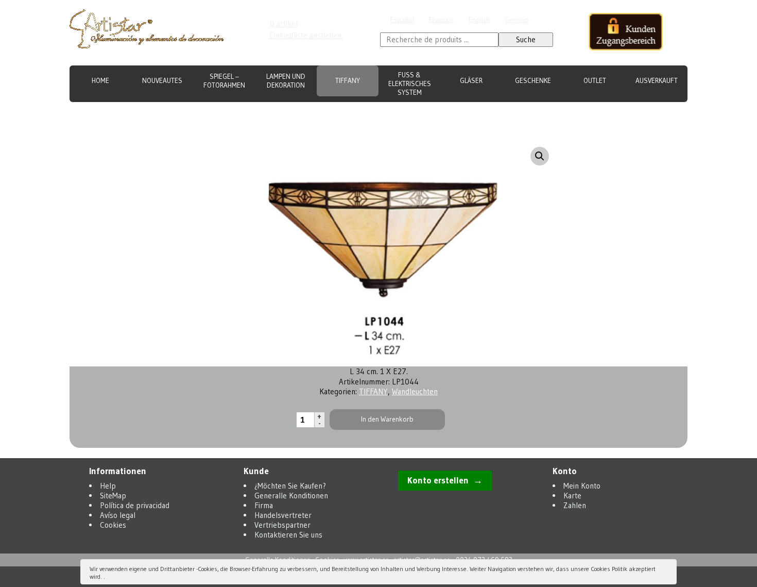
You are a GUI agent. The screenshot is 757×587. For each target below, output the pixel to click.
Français (441, 19)
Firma (452, 111)
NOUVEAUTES (162, 80)
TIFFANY (347, 80)
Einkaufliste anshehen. (306, 35)
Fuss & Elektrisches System (409, 84)
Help (108, 486)
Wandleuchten (415, 391)
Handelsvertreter (502, 111)
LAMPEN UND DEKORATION (285, 81)
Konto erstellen (438, 480)
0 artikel (284, 23)
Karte (572, 495)
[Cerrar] (668, 570)
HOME (100, 80)
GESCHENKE (533, 80)
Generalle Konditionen (394, 111)
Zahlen (574, 505)
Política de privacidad (134, 505)
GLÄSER (471, 80)
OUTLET (594, 80)
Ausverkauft (656, 80)
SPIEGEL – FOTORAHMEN (224, 81)
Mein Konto (581, 486)
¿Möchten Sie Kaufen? (308, 111)
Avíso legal (117, 515)
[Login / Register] (625, 33)
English (479, 19)
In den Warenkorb (387, 419)
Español (402, 19)
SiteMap (113, 495)
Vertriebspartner (573, 111)
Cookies (113, 525)
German (516, 19)
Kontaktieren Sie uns (647, 111)
